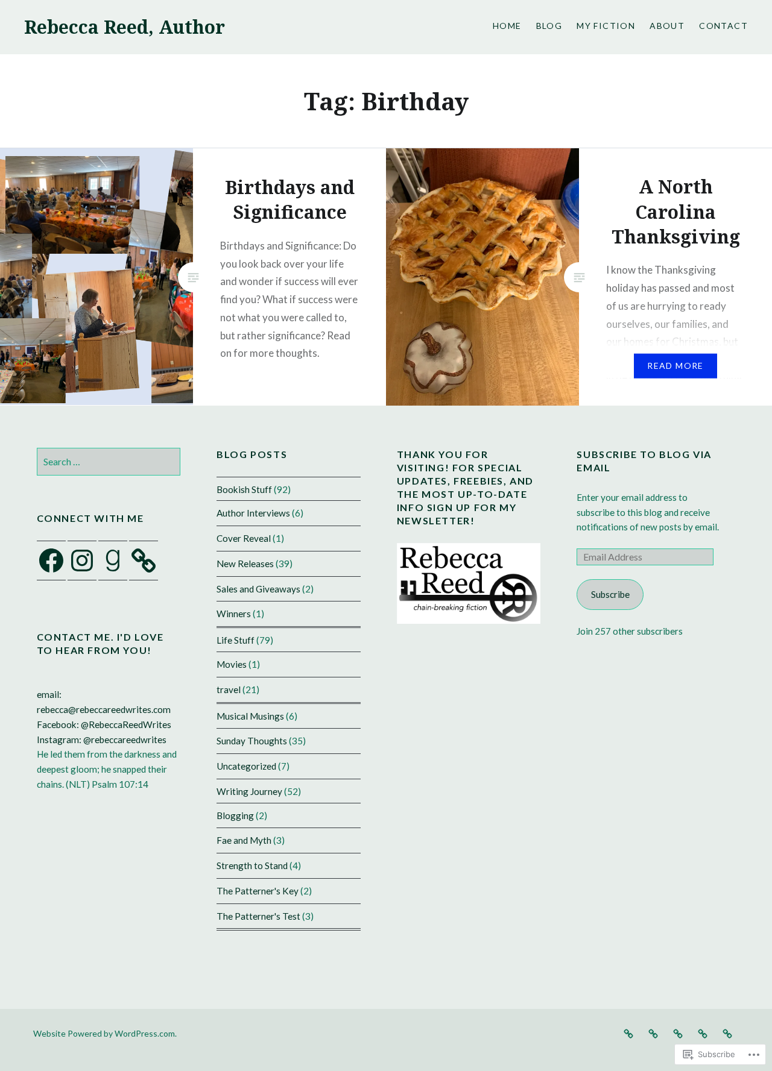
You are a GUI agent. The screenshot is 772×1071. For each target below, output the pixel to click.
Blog (549, 25)
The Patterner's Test (258, 916)
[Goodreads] (112, 560)
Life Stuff (236, 640)
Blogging (235, 815)
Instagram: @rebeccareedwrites (101, 739)
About (667, 25)
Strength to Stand (252, 865)
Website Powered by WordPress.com (104, 1033)
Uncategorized (246, 766)
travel (229, 689)
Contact (723, 25)
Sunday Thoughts (252, 740)
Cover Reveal (244, 538)
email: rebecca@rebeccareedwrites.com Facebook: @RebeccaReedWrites (104, 709)
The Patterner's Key (258, 890)
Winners (234, 613)
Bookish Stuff (244, 489)
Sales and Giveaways (258, 588)
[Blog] (653, 1033)
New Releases (245, 563)
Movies (232, 664)
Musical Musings (250, 716)
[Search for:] (109, 461)
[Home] (628, 1033)
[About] (703, 1033)
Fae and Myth (244, 840)
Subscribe (610, 594)
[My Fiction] (678, 1033)
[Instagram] (82, 560)
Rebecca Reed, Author (124, 26)
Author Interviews (253, 512)
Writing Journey (249, 791)
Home (507, 25)
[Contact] (727, 1033)
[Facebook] (51, 560)
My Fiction (606, 25)
